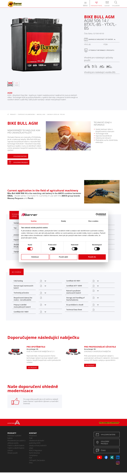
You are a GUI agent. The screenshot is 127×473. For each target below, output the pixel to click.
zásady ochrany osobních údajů (38, 446)
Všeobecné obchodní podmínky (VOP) (36, 441)
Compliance (33, 455)
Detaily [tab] (63, 221)
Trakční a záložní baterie (15, 445)
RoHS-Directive (34, 453)
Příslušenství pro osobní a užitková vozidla (16, 441)
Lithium (10, 450)
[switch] (52, 248)
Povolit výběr (63, 257)
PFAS (31, 463)
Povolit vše (92, 257)
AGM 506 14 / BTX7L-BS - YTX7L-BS (56, 114)
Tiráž (30, 438)
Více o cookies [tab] (93, 221)
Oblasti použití (12, 453)
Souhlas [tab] (34, 221)
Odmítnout (35, 257)
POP (30, 458)
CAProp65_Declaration (37, 460)
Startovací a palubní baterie (26, 114)
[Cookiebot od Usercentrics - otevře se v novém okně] (97, 214)
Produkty (13, 114)
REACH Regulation (35, 450)
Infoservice (33, 435)
